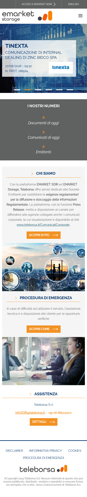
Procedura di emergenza (43, 458)
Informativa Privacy (45, 450)
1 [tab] (17, 90)
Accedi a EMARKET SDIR (37, 4)
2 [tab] (27, 90)
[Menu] (80, 16)
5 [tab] (59, 90)
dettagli (39, 421)
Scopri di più (39, 235)
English (73, 4)
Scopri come (39, 329)
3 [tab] (38, 90)
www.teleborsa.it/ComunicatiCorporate (43, 224)
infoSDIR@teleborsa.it (30, 412)
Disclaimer (14, 450)
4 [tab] (49, 90)
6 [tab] (70, 90)
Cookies (74, 450)
